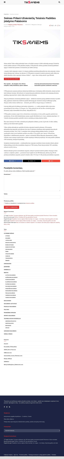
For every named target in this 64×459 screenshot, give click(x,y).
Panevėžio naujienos (11, 288)
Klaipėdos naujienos (11, 281)
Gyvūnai (7, 235)
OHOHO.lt (6, 361)
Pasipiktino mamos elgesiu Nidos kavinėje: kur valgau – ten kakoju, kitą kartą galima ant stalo (35, 219)
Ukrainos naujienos (10, 331)
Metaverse (8, 325)
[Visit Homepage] (32, 2)
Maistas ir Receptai (10, 242)
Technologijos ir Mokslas (12, 318)
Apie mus (16, 454)
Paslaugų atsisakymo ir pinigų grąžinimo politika (39, 454)
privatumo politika (29, 203)
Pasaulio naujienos (10, 306)
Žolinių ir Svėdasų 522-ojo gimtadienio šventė (26, 217)
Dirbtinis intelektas (10, 321)
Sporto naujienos (9, 315)
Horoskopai (7, 263)
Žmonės (7, 260)
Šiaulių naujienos (10, 293)
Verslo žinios (8, 334)
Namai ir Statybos (10, 247)
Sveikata (7, 256)
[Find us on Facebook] (4, 407)
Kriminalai (7, 269)
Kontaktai (54, 454)
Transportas (9, 258)
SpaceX (7, 327)
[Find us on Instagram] (6, 407)
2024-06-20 (27, 24)
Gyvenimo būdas (9, 233)
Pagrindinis (6, 14)
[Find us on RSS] (9, 407)
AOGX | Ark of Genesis (10, 349)
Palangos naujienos (10, 286)
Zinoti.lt (6, 343)
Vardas (5, 194)
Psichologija (8, 249)
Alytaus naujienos (10, 275)
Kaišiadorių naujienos (11, 277)
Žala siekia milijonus (9, 419)
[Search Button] (59, 2)
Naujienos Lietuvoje (14, 14)
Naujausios (7, 300)
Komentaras (7, 174)
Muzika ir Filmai (9, 244)
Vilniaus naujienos (10, 297)
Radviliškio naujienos (11, 290)
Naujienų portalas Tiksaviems (15, 24)
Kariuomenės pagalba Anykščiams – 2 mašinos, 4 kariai (17, 416)
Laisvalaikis (8, 240)
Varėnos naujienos (10, 295)
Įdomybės (7, 266)
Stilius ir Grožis (9, 253)
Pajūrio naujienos (10, 284)
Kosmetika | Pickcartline (10, 346)
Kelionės (7, 238)
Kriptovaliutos (9, 323)
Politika (6, 309)
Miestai (6, 272)
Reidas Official (8, 358)
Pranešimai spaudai (10, 312)
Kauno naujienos (10, 279)
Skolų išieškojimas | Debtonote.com (13, 364)
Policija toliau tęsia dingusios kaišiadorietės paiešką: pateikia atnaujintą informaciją (24, 421)
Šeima (6, 251)
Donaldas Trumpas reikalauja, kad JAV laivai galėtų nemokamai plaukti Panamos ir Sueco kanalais (33, 215)
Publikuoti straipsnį (8, 454)
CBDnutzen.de (8, 352)
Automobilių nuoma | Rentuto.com (13, 355)
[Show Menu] (4, 2)
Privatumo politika (9, 201)
